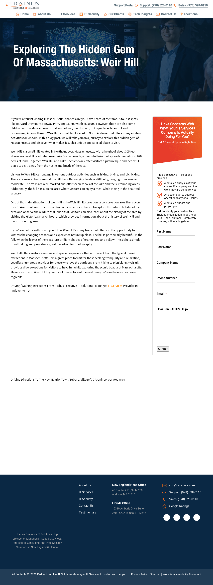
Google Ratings (179, 506)
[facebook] (166, 517)
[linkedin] (186, 517)
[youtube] (196, 517)
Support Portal (123, 5)
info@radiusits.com (182, 485)
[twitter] (176, 517)
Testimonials (87, 512)
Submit (163, 349)
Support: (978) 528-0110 (156, 5)
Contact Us (86, 505)
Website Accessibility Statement (182, 574)
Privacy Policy (139, 574)
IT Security (86, 499)
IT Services (115, 286)
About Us (85, 485)
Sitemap (155, 574)
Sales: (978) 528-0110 (193, 5)
